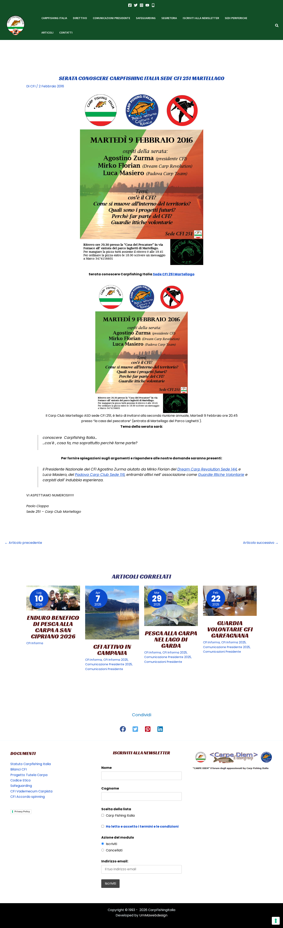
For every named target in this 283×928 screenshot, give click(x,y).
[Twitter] (136, 5)
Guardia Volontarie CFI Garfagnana (230, 629)
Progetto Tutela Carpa (28, 775)
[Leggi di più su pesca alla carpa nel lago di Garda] (171, 606)
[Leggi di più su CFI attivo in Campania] (112, 612)
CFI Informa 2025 (115, 660)
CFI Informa (34, 643)
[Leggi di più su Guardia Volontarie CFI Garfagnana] (230, 601)
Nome (106, 767)
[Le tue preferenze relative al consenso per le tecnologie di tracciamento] (276, 921)
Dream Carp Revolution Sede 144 (207, 469)
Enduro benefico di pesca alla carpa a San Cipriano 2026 (53, 627)
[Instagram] (141, 5)
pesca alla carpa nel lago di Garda (171, 639)
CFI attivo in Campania (112, 650)
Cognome (110, 788)
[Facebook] (130, 5)
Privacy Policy (22, 811)
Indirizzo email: (114, 861)
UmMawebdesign (153, 915)
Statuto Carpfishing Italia (30, 764)
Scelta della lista (116, 809)
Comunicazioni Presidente (104, 669)
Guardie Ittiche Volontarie (221, 474)
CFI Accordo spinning (27, 796)
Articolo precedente (23, 542)
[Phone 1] (153, 5)
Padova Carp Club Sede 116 (100, 474)
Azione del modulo (117, 837)
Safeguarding (21, 785)
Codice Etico (20, 780)
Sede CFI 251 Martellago (174, 274)
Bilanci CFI (18, 769)
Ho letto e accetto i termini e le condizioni (142, 826)
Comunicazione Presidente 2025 (108, 664)
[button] (277, 26)
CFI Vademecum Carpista (31, 791)
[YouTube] (147, 5)
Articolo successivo (260, 542)
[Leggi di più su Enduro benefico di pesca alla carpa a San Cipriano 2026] (53, 598)
